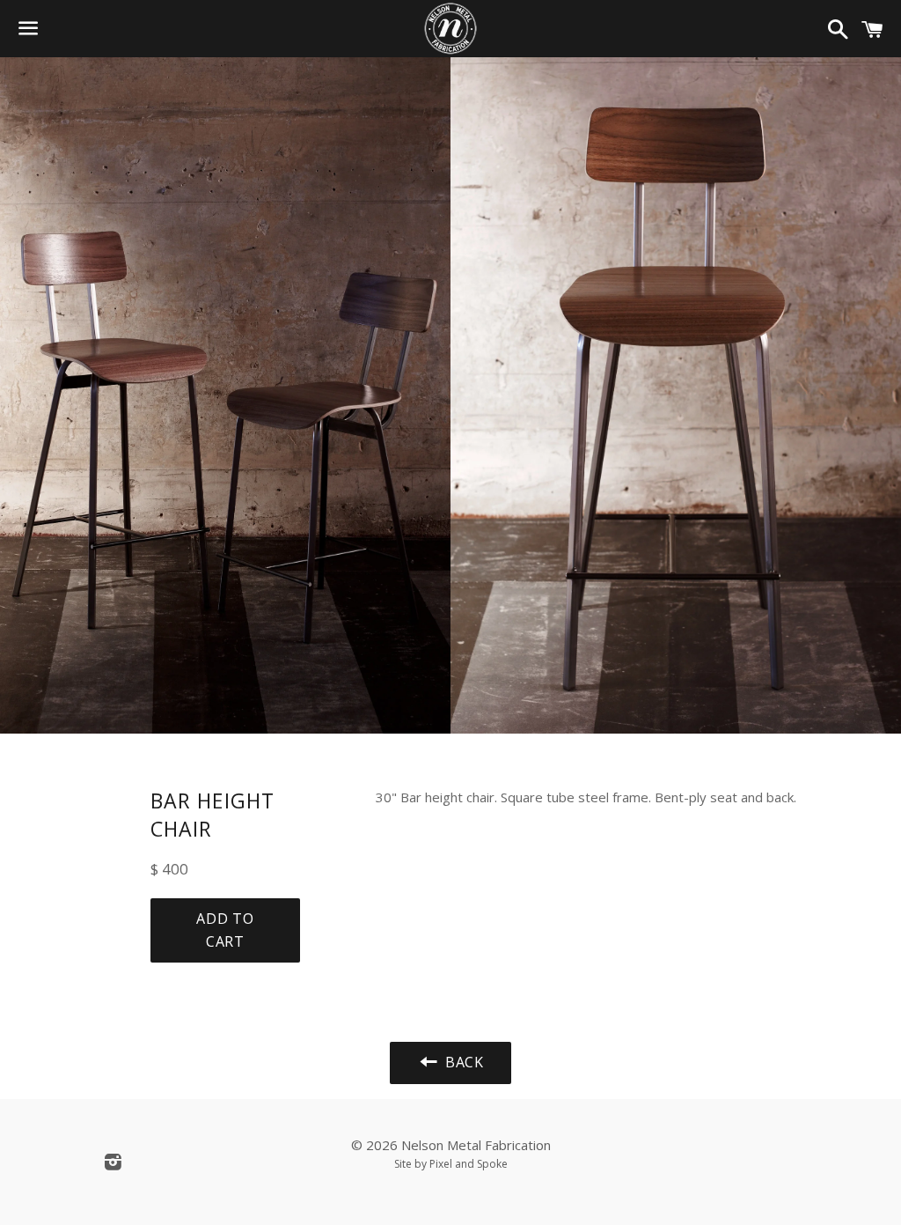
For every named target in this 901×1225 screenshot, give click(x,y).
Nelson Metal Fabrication (476, 1145)
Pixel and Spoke (468, 1163)
